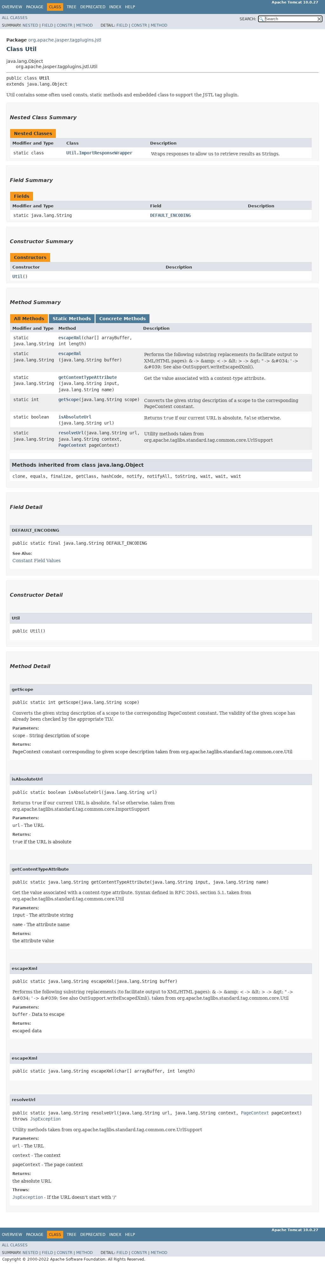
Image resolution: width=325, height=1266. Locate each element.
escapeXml (69, 337)
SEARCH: (248, 19)
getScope (68, 399)
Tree (71, 7)
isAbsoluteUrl (74, 416)
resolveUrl (71, 432)
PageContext (72, 445)
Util (17, 276)
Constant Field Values (36, 560)
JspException (45, 1118)
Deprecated (92, 7)
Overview (12, 7)
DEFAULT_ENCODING (170, 215)
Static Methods (72, 318)
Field (47, 25)
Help (130, 7)
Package (34, 7)
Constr (64, 25)
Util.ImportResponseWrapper (99, 152)
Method (84, 25)
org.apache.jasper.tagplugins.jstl (64, 39)
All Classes (15, 18)
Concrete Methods (122, 318)
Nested (30, 25)
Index (115, 7)
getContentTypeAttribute (87, 377)
